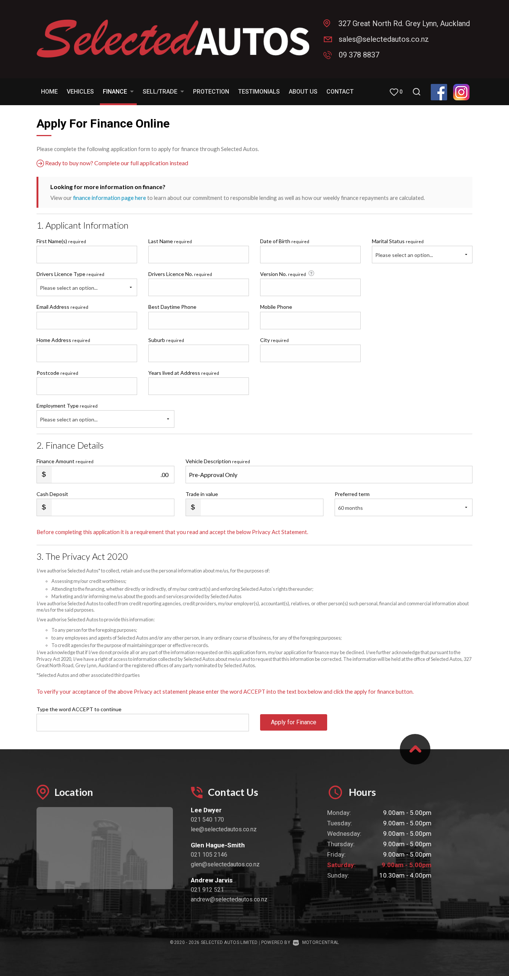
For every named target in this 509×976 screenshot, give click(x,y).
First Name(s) (61, 241)
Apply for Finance (293, 722)
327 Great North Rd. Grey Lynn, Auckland (404, 23)
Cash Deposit (52, 494)
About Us (303, 91)
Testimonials (259, 91)
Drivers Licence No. (180, 274)
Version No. (283, 274)
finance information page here (109, 197)
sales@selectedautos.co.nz (384, 39)
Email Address (62, 307)
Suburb (166, 340)
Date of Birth (284, 241)
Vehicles (80, 91)
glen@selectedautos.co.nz (225, 864)
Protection (211, 91)
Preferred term (352, 494)
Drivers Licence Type (70, 274)
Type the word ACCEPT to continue (79, 709)
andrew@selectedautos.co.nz (229, 899)
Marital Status (398, 241)
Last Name (170, 241)
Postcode (57, 373)
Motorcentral (320, 942)
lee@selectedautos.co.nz (224, 829)
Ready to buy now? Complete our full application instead (116, 162)
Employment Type (67, 412)
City (274, 340)
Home (49, 91)
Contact (340, 91)
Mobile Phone (276, 307)
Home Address (63, 340)
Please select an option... (404, 255)
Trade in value (202, 494)
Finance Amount (65, 461)
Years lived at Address (183, 373)
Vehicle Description (218, 461)
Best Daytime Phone (172, 307)
